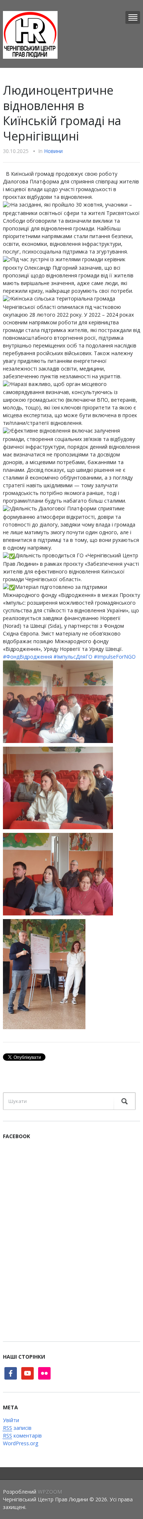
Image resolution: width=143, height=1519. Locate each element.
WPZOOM (50, 1491)
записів (17, 1427)
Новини (53, 150)
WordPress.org (20, 1443)
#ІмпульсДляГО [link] (73, 656)
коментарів (22, 1435)
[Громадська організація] (30, 34)
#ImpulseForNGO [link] (115, 656)
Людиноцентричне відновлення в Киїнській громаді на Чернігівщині (62, 113)
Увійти (11, 1420)
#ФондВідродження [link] (27, 656)
